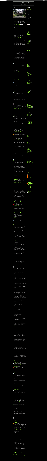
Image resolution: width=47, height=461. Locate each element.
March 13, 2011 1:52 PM (17, 360)
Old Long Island (23, 2)
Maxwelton (28, 83)
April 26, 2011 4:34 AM (17, 429)
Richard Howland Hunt (29, 121)
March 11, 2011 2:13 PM (17, 108)
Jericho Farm (28, 76)
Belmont (28, 129)
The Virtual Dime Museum (31, 187)
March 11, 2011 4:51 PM (17, 157)
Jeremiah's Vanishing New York (31, 176)
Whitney (28, 142)
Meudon (28, 84)
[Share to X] (21, 24)
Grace (27, 132)
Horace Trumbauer (29, 114)
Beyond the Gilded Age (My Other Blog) (30, 182)
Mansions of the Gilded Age (30, 172)
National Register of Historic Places (30, 189)
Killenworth (28, 77)
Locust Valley (28, 42)
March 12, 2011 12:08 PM (17, 217)
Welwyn (28, 94)
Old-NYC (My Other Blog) (30, 184)
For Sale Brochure (29, 148)
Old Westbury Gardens (29, 163)
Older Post (25, 455)
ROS (15, 203)
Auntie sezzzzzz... (16, 366)
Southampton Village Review (30, 179)
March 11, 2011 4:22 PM (17, 139)
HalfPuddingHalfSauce (17, 362)
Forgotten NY (29, 186)
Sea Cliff (28, 51)
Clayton (28, 66)
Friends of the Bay (29, 159)
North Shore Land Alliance (30, 162)
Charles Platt (28, 104)
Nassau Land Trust (29, 161)
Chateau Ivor (28, 64)
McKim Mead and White (29, 118)
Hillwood (28, 72)
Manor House (28, 81)
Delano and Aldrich (17, 25)
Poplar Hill (28, 88)
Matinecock (28, 44)
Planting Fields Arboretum (30, 164)
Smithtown (28, 52)
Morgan (28, 136)
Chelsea (28, 65)
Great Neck (28, 36)
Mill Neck (28, 45)
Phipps (25, 25)
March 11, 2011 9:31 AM (17, 37)
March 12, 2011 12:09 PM (17, 221)
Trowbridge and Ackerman (30, 122)
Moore (27, 135)
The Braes (28, 93)
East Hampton (28, 33)
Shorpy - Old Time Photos (31, 173)
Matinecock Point (29, 82)
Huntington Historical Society (30, 160)
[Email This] (20, 24)
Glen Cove (28, 35)
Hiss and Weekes (29, 112)
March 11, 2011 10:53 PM (17, 205)
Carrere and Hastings (29, 103)
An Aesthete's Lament (30, 183)
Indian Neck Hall (29, 74)
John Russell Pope (29, 116)
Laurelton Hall (28, 80)
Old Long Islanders (29, 150)
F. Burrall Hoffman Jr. (29, 108)
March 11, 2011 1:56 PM (17, 101)
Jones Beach (28, 149)
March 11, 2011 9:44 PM (17, 201)
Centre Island (28, 30)
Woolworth (28, 143)
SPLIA (28, 165)
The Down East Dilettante (17, 133)
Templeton (28, 92)
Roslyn (28, 49)
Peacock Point (28, 86)
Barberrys (28, 60)
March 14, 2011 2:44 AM (17, 415)
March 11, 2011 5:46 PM (17, 182)
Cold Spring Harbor (29, 31)
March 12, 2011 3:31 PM (17, 240)
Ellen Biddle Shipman (29, 107)
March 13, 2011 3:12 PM (17, 364)
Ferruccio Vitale (29, 109)
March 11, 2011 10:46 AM (17, 79)
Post (27, 138)
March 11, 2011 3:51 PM (17, 131)
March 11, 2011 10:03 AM (17, 71)
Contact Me (28, 23)
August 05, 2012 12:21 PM (17, 440)
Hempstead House (29, 71)
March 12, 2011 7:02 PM (17, 325)
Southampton (28, 54)
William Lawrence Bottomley (30, 124)
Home (19, 455)
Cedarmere (28, 63)
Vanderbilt (28, 141)
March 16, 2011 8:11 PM (17, 420)
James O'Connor (29, 115)
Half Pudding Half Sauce (30, 174)
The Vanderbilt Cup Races (30, 192)
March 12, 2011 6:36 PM (17, 264)
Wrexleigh (28, 97)
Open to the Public (29, 151)
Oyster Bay (28, 48)
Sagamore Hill (28, 90)
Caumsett (28, 62)
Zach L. (15, 62)
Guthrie (28, 134)
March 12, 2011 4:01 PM (17, 255)
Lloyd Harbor (28, 41)
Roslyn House (28, 89)
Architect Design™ (30, 175)
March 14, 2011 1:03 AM (17, 401)
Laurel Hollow (28, 40)
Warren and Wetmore (29, 123)
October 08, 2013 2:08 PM (18, 452)
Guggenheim (28, 133)
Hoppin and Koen (29, 113)
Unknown (15, 422)
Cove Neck (28, 32)
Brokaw (28, 130)
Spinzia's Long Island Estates (30, 190)
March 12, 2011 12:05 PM (17, 212)
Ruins (27, 153)
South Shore (28, 53)
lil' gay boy (15, 91)
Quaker (28, 152)
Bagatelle (28, 59)
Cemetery (28, 147)
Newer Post (14, 455)
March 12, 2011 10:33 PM (17, 329)
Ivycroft (28, 75)
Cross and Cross (29, 105)
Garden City (28, 34)
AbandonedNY (29, 191)
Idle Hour (28, 73)
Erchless (28, 68)
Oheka (28, 85)
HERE (16, 21)
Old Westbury (22, 25)
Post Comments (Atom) (18, 457)
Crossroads (28, 67)
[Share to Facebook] (22, 24)
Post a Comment (15, 454)
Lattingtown (28, 39)
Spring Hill (28, 91)
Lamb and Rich (28, 117)
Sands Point (28, 50)
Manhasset (28, 43)
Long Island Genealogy (30, 185)
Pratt (27, 139)
